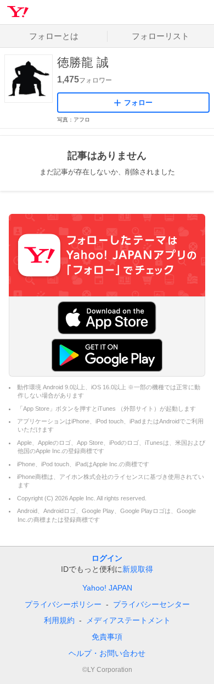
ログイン (107, 558)
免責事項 (107, 636)
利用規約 (59, 620)
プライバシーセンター (151, 604)
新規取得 (137, 569)
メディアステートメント (128, 620)
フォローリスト (160, 36)
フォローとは (53, 36)
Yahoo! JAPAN (107, 587)
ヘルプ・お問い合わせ (107, 653)
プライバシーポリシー (63, 604)
